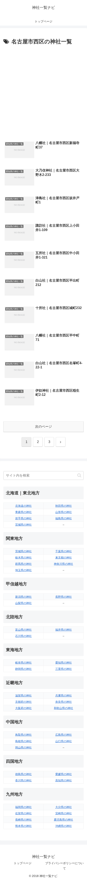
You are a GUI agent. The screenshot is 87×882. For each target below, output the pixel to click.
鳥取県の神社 (23, 734)
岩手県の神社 (23, 518)
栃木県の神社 (23, 557)
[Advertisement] (43, 92)
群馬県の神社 (23, 563)
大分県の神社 (63, 807)
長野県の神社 (63, 596)
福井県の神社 (63, 629)
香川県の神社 (23, 780)
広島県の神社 (63, 734)
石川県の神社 (23, 636)
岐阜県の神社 (23, 662)
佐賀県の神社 (23, 813)
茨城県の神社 (23, 551)
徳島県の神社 (23, 774)
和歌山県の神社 (63, 708)
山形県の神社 (63, 512)
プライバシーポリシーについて (64, 865)
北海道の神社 (23, 505)
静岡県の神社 (23, 668)
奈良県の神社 (63, 701)
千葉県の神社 (63, 551)
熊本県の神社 (23, 825)
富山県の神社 (23, 629)
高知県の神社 (63, 780)
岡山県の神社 (23, 747)
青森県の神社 (23, 512)
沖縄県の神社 (63, 825)
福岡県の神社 (23, 807)
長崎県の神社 (23, 819)
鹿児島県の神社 (63, 819)
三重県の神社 (63, 668)
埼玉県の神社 (23, 570)
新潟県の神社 (23, 596)
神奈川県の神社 (63, 563)
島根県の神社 (23, 741)
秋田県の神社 (63, 505)
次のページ (43, 426)
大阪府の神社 (23, 708)
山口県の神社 (63, 741)
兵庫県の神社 (63, 695)
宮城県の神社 (23, 524)
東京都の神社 (63, 557)
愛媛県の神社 (63, 774)
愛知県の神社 (63, 662)
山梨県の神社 (23, 603)
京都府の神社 (23, 701)
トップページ (22, 863)
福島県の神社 (63, 518)
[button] (79, 475)
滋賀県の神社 (23, 695)
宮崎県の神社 (63, 813)
